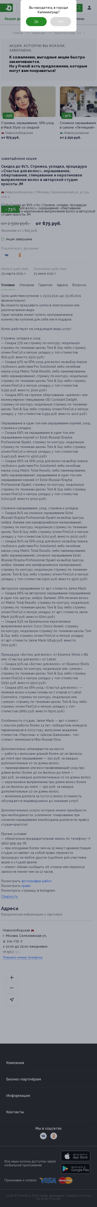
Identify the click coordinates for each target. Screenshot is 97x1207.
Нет (61, 21)
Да (36, 21)
